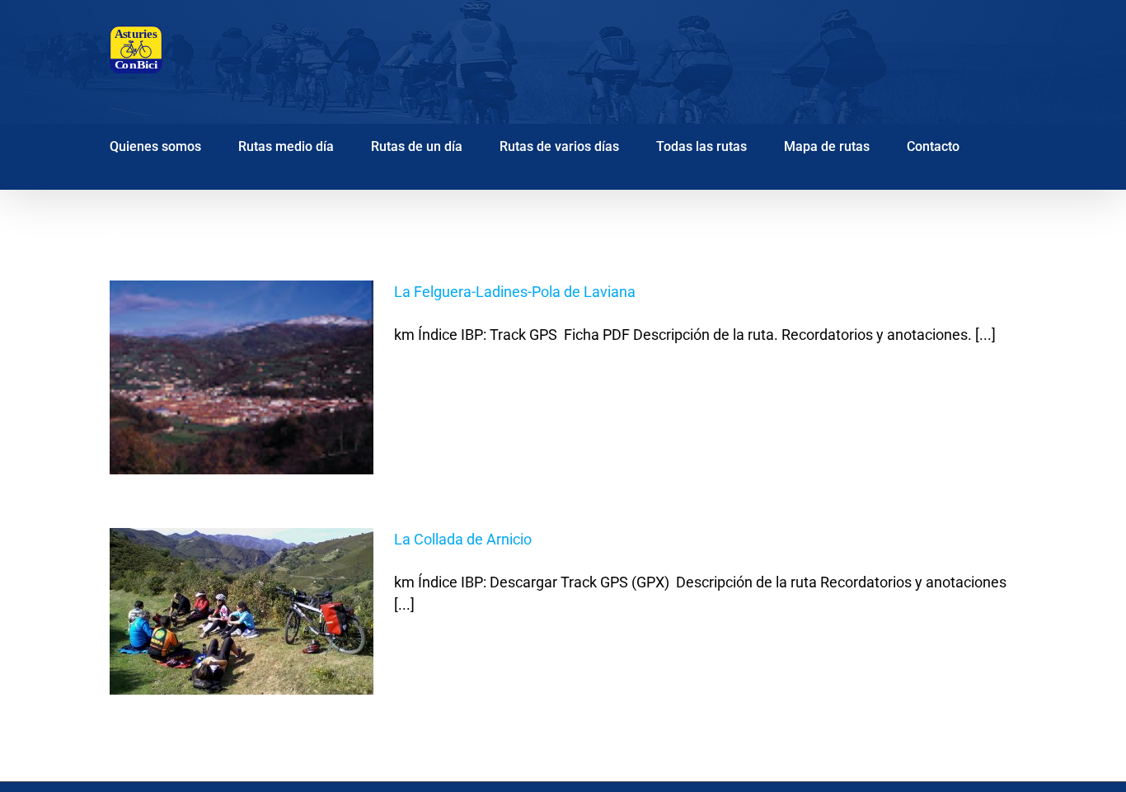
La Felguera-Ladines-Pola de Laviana (515, 291)
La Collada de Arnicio (463, 539)
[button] (116, 235)
